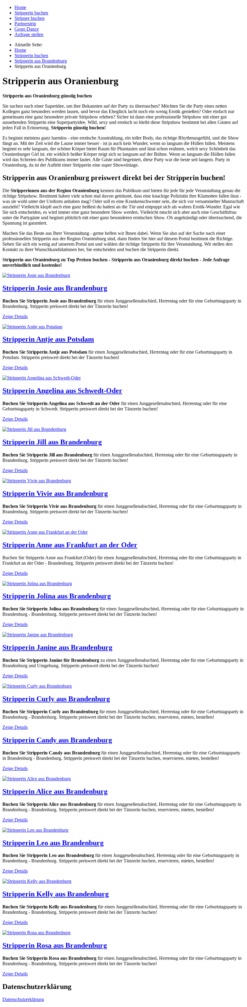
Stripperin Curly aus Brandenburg (56, 699)
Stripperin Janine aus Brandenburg (57, 647)
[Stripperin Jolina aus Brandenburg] (37, 583)
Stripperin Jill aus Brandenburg (52, 442)
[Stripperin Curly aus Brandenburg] (37, 686)
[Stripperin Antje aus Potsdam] (32, 326)
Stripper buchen (29, 18)
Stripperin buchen (31, 12)
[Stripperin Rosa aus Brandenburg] (36, 932)
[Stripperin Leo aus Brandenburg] (35, 830)
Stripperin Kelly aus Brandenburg (55, 894)
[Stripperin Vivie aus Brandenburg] (36, 480)
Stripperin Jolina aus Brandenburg (56, 596)
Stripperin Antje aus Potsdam (48, 339)
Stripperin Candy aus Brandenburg (57, 740)
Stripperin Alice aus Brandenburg (55, 791)
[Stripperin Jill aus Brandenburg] (34, 429)
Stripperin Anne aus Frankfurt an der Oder (69, 545)
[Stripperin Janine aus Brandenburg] (37, 634)
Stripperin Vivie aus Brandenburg (55, 493)
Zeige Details (15, 316)
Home (20, 7)
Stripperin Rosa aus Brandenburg (54, 945)
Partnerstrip (25, 23)
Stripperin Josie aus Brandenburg (54, 288)
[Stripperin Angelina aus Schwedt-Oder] (41, 377)
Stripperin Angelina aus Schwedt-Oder (62, 391)
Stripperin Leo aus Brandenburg (53, 843)
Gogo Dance (26, 29)
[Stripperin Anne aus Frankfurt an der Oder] (45, 532)
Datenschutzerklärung (23, 999)
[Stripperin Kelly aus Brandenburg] (36, 881)
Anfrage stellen (28, 34)
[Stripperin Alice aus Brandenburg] (36, 778)
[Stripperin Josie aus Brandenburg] (36, 275)
